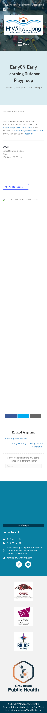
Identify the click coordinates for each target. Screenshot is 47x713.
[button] (23, 525)
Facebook (28, 133)
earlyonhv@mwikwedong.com (28, 130)
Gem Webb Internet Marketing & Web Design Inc (24, 709)
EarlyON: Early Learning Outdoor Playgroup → (28, 445)
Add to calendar (16, 187)
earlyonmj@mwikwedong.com (17, 127)
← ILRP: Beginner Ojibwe (15, 438)
